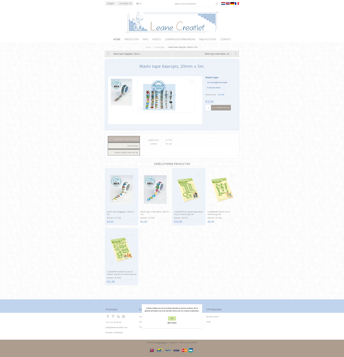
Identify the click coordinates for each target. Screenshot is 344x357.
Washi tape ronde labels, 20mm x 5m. (154, 213)
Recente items (212, 316)
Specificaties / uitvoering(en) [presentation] (125, 139)
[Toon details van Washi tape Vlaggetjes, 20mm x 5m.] (121, 189)
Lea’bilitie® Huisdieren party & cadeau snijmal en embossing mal (121, 272)
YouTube (124, 316)
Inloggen (110, 3)
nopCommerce (161, 343)
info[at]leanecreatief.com (116, 327)
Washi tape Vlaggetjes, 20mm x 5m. (120, 213)
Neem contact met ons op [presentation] (126, 152)
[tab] (124, 139)
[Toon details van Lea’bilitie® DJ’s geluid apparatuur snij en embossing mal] (189, 189)
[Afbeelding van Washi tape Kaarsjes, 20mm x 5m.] (121, 95)
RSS (118, 316)
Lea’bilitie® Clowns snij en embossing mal (219, 213)
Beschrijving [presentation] (132, 145)
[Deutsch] (232, 3)
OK (172, 318)
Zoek (208, 321)
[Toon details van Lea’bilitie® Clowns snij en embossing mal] (222, 189)
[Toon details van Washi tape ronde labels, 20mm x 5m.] (155, 189)
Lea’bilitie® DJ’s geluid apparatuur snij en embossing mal (188, 213)
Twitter (113, 316)
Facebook (108, 316)
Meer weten (172, 323)
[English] (228, 3)
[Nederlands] (223, 3)
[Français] (237, 3)
